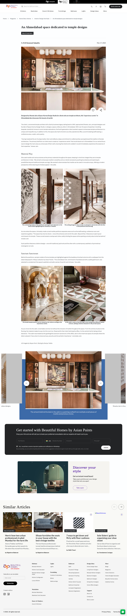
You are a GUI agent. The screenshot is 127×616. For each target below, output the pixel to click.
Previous (26, 382)
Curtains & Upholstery (56, 573)
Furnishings (62, 11)
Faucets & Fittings (73, 568)
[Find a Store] (100, 6)
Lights (83, 11)
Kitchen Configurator (37, 575)
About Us (89, 591)
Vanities (71, 577)
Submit (106, 446)
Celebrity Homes (109, 580)
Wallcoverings (54, 579)
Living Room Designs (92, 568)
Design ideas (94, 11)
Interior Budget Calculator (112, 574)
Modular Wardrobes (37, 590)
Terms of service (118, 610)
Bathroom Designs (92, 577)
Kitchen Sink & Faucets (75, 580)
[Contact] (91, 6)
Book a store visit (115, 6)
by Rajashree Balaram (11, 551)
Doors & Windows (48, 11)
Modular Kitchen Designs (93, 571)
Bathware (74, 11)
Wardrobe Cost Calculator (39, 593)
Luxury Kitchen (36, 579)
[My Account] (96, 6)
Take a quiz (80, 486)
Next (100, 382)
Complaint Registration (75, 586)
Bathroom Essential (74, 583)
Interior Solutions (109, 571)
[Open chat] (122, 611)
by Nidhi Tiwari (71, 548)
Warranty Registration (74, 589)
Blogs (106, 565)
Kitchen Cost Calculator (38, 568)
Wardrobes (34, 11)
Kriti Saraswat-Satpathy (31, 43)
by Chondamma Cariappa (104, 551)
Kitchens (23, 11)
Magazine (108, 568)
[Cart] (105, 6)
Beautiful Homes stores (111, 577)
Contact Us (90, 595)
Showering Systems (74, 571)
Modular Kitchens (36, 565)
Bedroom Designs (92, 574)
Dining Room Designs (93, 580)
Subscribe (10, 581)
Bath (70, 565)
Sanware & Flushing (74, 574)
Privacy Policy (106, 610)
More (105, 11)
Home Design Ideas (92, 565)
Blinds (52, 576)
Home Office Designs (92, 583)
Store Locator (90, 598)
